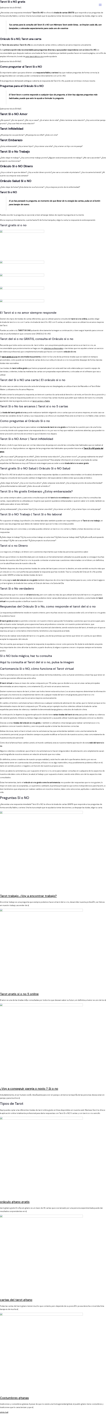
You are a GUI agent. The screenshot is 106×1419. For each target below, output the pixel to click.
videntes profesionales (53, 348)
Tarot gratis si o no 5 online (19, 994)
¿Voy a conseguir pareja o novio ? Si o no (29, 1089)
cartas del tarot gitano (16, 1300)
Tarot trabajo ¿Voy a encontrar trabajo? (28, 896)
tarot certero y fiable (41, 401)
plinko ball (4, 1412)
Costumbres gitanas (14, 1398)
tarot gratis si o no (10, 357)
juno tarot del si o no (34, 56)
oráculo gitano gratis (15, 1202)
